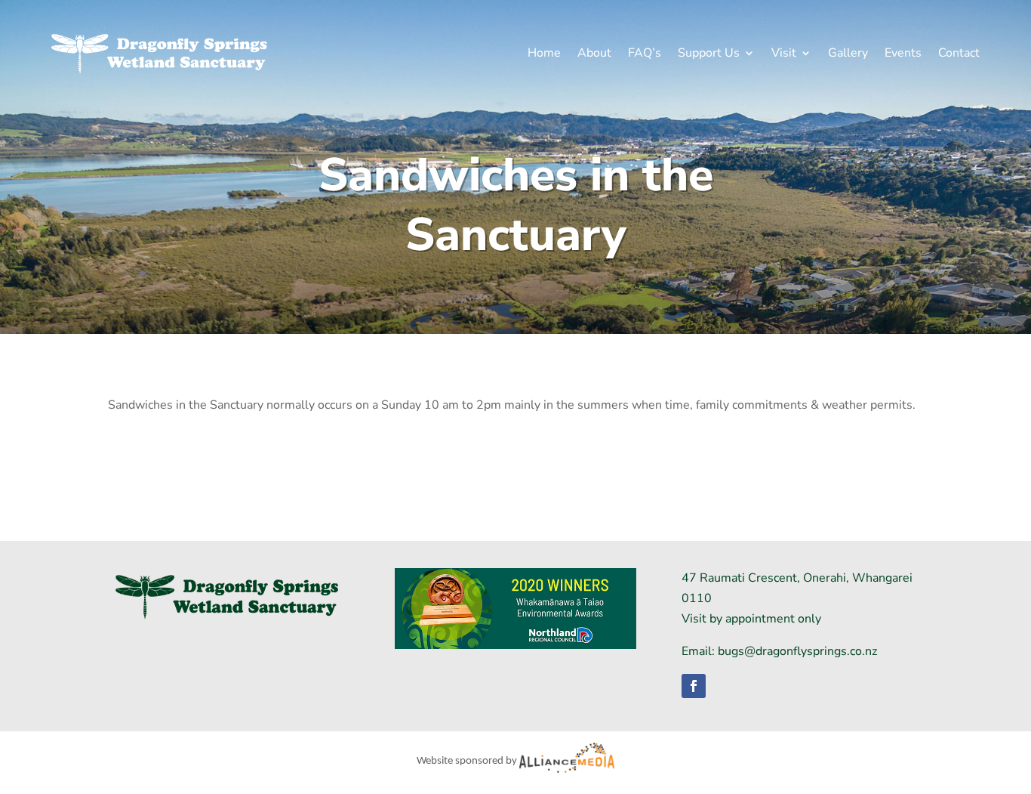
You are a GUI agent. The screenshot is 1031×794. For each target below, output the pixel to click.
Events (903, 53)
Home (544, 53)
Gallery (848, 53)
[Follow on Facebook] (694, 686)
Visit (783, 53)
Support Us (709, 53)
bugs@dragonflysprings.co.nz (797, 651)
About (594, 53)
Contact (959, 53)
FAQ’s (644, 53)
